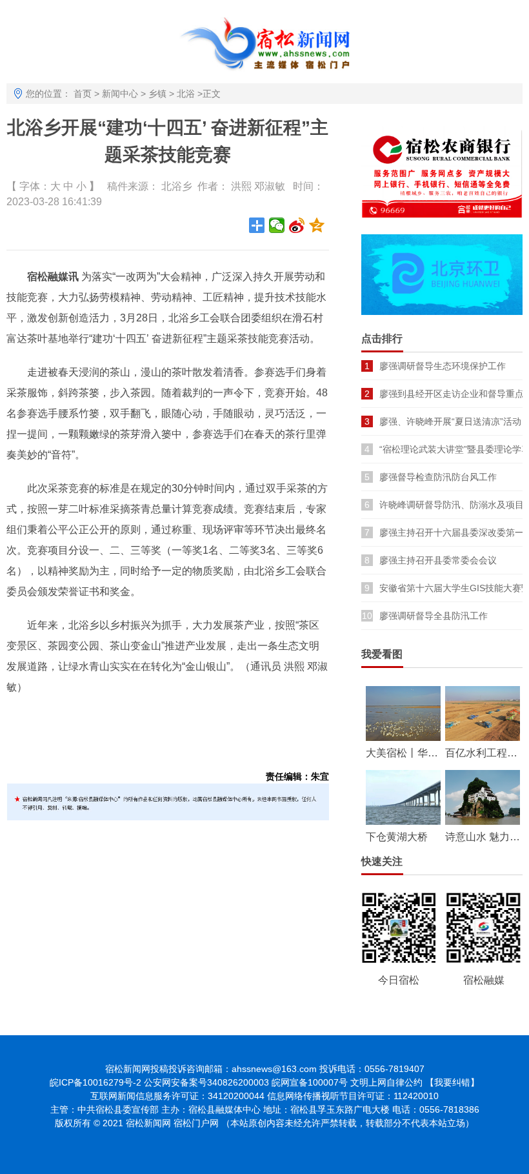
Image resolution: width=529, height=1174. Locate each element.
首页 (83, 93)
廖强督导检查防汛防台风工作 (438, 477)
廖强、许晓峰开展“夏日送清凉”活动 (450, 421)
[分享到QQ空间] (317, 225)
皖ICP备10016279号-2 (95, 1082)
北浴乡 (176, 186)
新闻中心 (120, 93)
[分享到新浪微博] (297, 225)
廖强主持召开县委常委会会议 (438, 560)
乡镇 (157, 93)
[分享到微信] (277, 225)
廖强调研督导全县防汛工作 (433, 616)
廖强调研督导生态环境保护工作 (442, 366)
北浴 (186, 93)
